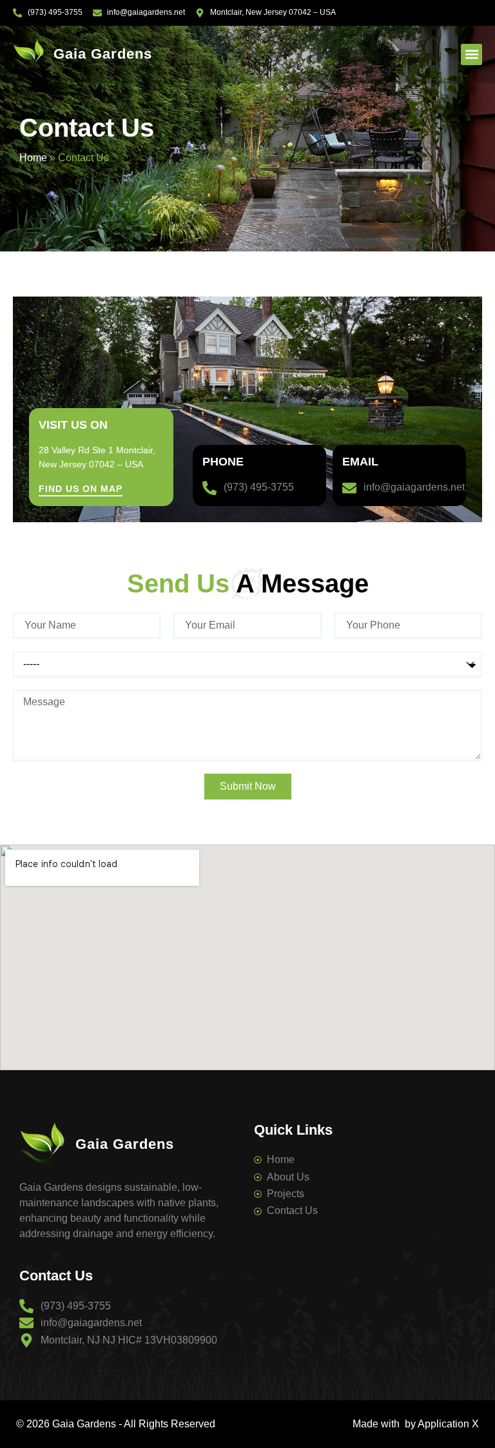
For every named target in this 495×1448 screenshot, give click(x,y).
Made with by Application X (416, 1423)
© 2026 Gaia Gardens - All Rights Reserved (115, 1423)
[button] (471, 54)
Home (33, 157)
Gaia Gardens (102, 54)
